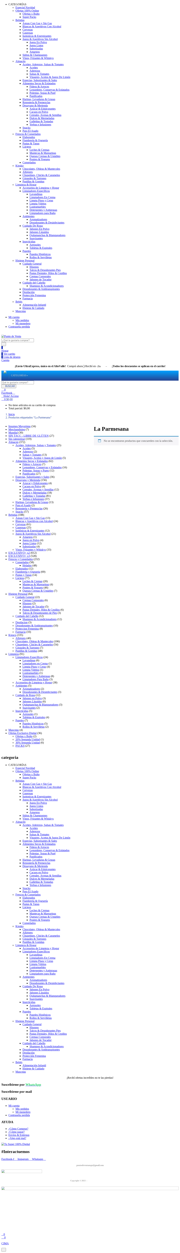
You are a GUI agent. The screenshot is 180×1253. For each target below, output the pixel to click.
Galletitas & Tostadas (41, 121)
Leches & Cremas (39, 149)
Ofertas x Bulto (31, 13)
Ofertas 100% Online (27, 10)
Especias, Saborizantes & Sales (39, 80)
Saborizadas (36, 48)
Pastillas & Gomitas (33, 181)
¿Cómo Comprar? (18, 1128)
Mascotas (20, 311)
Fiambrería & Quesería (35, 140)
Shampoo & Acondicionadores (47, 285)
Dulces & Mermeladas (42, 118)
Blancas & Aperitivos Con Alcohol (41, 26)
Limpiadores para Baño (43, 213)
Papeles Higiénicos (40, 254)
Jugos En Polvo (38, 42)
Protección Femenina (34, 295)
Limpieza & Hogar (25, 184)
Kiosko (19, 165)
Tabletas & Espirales (41, 247)
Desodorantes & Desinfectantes (47, 222)
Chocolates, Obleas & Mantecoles (41, 168)
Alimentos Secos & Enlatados (39, 83)
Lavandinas (36, 194)
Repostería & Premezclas (36, 102)
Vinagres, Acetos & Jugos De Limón (50, 77)
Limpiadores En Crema (42, 197)
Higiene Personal (24, 260)
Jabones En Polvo (39, 228)
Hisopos (34, 266)
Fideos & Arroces (39, 86)
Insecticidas (28, 241)
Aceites (34, 67)
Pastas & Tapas (30, 143)
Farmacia (27, 298)
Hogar (4, 350)
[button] (7, 399)
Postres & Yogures (40, 159)
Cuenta (5, 360)
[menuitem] (19, 376)
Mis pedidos (22, 320)
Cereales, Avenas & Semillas (45, 115)
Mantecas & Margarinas (43, 152)
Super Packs (29, 16)
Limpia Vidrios (38, 203)
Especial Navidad (25, 7)
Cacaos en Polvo (39, 111)
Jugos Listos (36, 45)
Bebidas (19, 20)
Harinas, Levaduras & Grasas (38, 99)
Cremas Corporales (40, 276)
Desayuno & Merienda (35, 105)
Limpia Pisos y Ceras (41, 200)
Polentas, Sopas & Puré (43, 92)
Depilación (28, 292)
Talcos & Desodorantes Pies (45, 270)
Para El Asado (30, 130)
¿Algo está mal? (17, 1138)
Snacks (26, 127)
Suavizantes (36, 238)
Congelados (29, 162)
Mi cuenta (14, 317)
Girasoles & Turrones (34, 178)
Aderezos (35, 70)
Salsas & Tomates (39, 73)
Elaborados (28, 137)
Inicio (11, 414)
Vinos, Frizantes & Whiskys (38, 58)
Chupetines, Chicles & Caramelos (41, 175)
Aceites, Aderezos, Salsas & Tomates (43, 64)
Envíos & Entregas (18, 1134)
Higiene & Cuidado (33, 307)
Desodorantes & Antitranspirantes (41, 289)
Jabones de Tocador (41, 279)
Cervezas (27, 29)
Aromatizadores (38, 219)
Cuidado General (31, 263)
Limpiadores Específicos (36, 190)
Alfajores (27, 171)
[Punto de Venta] (5, 376)
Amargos (35, 51)
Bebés (18, 301)
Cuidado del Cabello (33, 282)
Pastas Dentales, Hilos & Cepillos (48, 273)
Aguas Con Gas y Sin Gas (37, 23)
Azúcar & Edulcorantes (43, 108)
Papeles (26, 251)
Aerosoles (35, 244)
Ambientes (28, 216)
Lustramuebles (38, 206)
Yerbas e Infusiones (40, 124)
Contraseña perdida (19, 326)
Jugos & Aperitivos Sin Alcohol (40, 39)
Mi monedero (22, 323)
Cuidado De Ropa (32, 225)
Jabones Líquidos (39, 232)
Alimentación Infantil (34, 304)
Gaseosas (27, 32)
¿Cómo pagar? (16, 1131)
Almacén (20, 61)
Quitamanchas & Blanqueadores (47, 235)
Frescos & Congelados (28, 134)
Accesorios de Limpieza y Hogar (40, 187)
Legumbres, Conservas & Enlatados (49, 89)
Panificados (36, 96)
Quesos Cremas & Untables (45, 156)
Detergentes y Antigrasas (43, 209)
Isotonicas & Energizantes (36, 35)
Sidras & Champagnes (34, 54)
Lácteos (26, 146)
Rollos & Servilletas (41, 257)
